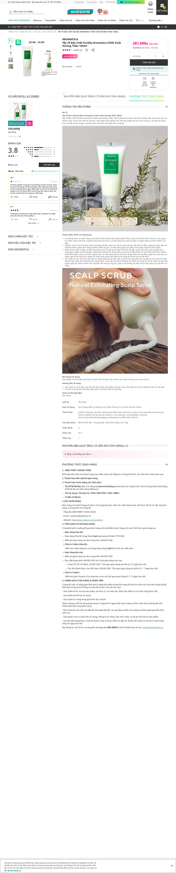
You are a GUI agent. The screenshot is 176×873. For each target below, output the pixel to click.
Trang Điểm (50, 20)
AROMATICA (70, 39)
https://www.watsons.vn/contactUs (87, 520)
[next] (143, 20)
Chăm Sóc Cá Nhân (107, 20)
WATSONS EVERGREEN (19, 20)
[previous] (63, 93)
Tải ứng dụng (79, 2)
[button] (162, 7)
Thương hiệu (155, 20)
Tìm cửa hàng (92, 2)
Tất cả (11, 171)
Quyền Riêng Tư (14, 870)
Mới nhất (19, 171)
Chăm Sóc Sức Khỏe (85, 20)
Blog (101, 2)
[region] (88, 866)
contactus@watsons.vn (152, 627)
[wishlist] (87, 50)
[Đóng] (172, 865)
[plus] (163, 56)
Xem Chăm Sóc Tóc (21, 236)
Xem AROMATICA (19, 249)
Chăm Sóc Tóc (126, 20)
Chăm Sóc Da (65, 20)
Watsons (37, 20)
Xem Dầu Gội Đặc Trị (22, 243)
